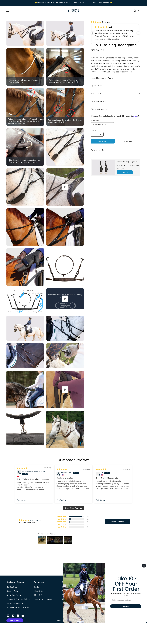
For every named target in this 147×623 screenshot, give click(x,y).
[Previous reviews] (92, 33)
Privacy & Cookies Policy (18, 599)
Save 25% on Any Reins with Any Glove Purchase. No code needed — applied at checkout (73, 3)
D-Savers (121, 165)
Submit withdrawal (43, 599)
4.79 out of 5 (35, 520)
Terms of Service (14, 603)
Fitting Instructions (99, 109)
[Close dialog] (144, 565)
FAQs (36, 587)
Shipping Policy (13, 595)
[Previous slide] (12, 487)
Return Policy (12, 591)
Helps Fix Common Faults (102, 78)
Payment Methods (98, 150)
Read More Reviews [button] (73, 508)
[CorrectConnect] (73, 10)
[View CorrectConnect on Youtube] (23, 615)
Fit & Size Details (98, 101)
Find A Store (40, 595)
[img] (22, 468)
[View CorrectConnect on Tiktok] (13, 615)
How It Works (96, 86)
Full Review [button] (21, 500)
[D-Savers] (103, 167)
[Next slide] (134, 487)
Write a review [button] (117, 521)
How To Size (96, 93)
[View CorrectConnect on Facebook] (18, 615)
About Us (38, 591)
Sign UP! (125, 606)
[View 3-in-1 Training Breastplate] (65, 187)
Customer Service (15, 582)
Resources (39, 582)
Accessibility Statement (18, 607)
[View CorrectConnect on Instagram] (8, 615)
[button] (135, 10)
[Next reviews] (138, 33)
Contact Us (11, 587)
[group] (73, 3)
